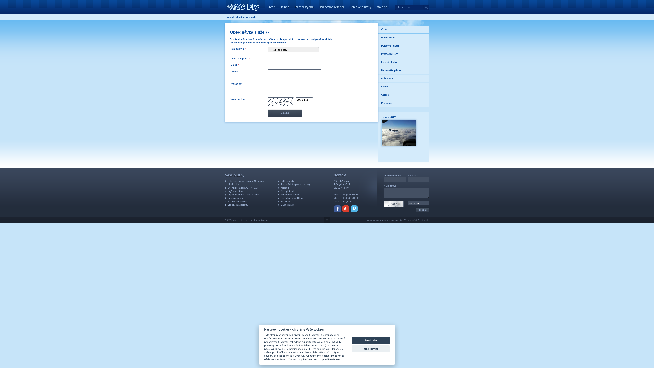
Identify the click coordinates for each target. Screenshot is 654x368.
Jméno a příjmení (392, 175)
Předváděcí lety (235, 198)
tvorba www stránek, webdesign (382, 220)
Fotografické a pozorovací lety (295, 184)
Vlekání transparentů (238, 205)
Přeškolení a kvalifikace (292, 198)
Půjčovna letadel (332, 7)
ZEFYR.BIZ (423, 220)
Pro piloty (285, 201)
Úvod (271, 7)
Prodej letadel (287, 191)
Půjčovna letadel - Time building (243, 194)
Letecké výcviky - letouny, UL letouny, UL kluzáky (246, 183)
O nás (285, 7)
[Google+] (345, 208)
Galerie (382, 7)
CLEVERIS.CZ (407, 220)
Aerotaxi (285, 188)
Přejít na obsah (327, 220)
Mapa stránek (287, 205)
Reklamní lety (287, 181)
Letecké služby (360, 7)
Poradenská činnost (290, 194)
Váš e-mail (413, 175)
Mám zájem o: (238, 48)
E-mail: (234, 64)
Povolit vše (371, 340)
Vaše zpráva (390, 186)
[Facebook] (337, 208)
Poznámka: (236, 84)
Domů (230, 17)
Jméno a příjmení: (240, 58)
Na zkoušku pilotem (237, 201)
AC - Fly (243, 7)
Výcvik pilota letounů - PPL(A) (243, 188)
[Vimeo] (354, 208)
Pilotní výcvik (304, 7)
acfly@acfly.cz (348, 201)
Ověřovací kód (238, 99)
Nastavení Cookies (259, 220)
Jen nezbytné (371, 348)
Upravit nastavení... (331, 359)
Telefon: (234, 71)
